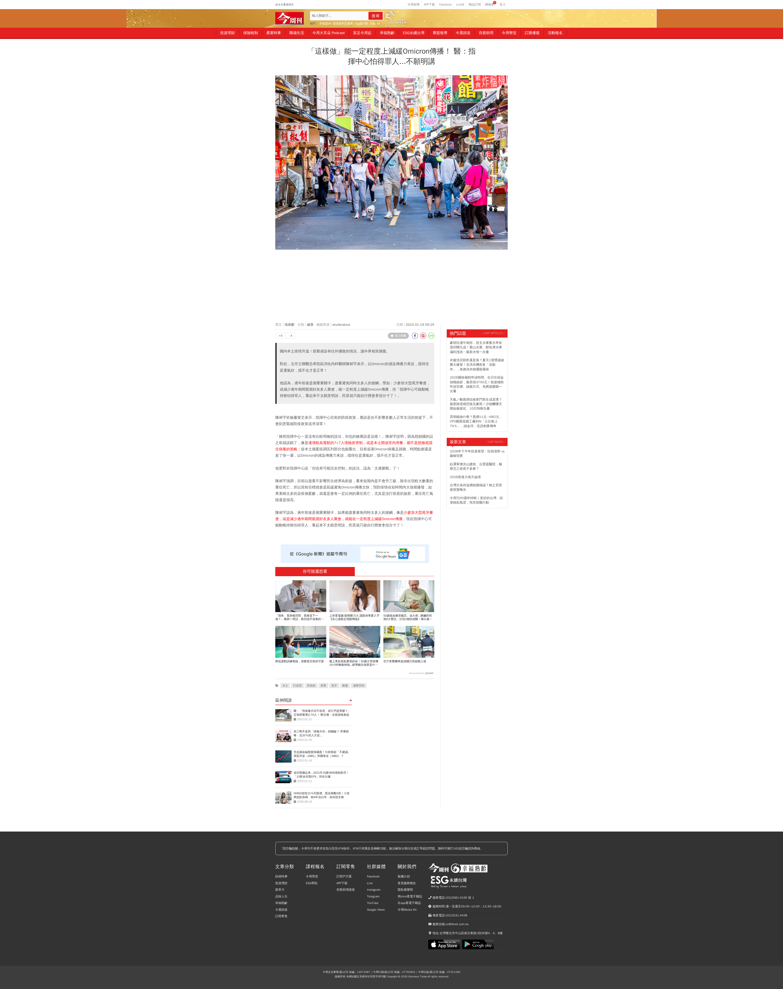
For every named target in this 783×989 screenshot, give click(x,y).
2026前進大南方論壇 (465, 477)
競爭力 (279, 890)
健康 (310, 324)
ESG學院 (311, 883)
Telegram (373, 896)
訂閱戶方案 (344, 876)
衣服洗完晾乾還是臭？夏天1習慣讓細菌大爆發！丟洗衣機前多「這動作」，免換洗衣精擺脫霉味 (477, 364)
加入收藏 (400, 335)
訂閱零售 (281, 916)
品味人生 (281, 896)
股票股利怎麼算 (343, 23)
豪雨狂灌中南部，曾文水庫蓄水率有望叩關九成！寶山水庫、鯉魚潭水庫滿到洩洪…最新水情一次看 (476, 347)
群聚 (323, 685)
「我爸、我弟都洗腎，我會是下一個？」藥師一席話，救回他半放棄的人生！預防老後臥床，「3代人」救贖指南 (300, 617)
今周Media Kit (407, 909)
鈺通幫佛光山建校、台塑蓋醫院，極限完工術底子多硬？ (476, 466)
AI (378, 23)
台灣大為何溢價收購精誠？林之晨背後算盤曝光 (476, 487)
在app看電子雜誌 (409, 903)
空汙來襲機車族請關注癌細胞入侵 (404, 661)
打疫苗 (297, 685)
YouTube (372, 903)
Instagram (373, 890)
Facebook (373, 876)
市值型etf (325, 23)
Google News (376, 909)
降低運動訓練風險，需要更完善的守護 (299, 661)
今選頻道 (281, 909)
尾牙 (334, 685)
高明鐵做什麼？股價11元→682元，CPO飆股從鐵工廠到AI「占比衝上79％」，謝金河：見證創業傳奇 (476, 421)
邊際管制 (358, 685)
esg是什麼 (361, 23)
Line (370, 883)
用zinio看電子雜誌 (410, 896)
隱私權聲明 (405, 890)
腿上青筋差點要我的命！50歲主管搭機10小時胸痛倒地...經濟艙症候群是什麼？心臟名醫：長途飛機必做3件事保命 (354, 663)
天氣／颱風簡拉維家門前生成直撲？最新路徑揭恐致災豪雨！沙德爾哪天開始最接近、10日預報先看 (476, 404)
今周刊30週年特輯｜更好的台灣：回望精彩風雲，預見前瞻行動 (476, 500)
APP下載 (341, 883)
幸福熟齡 (281, 903)
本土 (285, 685)
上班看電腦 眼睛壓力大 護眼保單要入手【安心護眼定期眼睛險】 (354, 617)
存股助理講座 (345, 890)
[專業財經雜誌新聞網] (289, 18)
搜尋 (376, 16)
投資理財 (281, 883)
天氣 (372, 23)
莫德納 (311, 685)
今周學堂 (312, 876)
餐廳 (345, 685)
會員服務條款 (407, 883)
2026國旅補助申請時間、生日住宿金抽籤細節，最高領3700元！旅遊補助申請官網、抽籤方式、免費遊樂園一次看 (477, 384)
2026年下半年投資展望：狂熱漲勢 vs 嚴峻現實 (477, 453)
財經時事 (281, 876)
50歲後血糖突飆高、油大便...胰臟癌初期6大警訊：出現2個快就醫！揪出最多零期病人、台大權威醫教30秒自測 (407, 617)
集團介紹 (404, 876)
